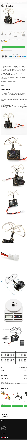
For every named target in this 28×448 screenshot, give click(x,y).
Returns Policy (2, 428)
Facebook (2, 434)
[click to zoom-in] (14, 17)
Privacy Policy (2, 422)
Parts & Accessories (6, 2)
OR (25, 46)
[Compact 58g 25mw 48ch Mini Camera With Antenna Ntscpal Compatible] (17, 395)
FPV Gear (11, 2)
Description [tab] (8, 61)
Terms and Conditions (3, 423)
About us (2, 421)
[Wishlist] (10, 391)
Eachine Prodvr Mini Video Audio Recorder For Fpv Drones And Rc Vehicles (5, 403)
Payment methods (3, 426)
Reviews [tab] (19, 61)
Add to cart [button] (5, 405)
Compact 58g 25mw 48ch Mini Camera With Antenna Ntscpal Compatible (17, 402)
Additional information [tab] (14, 61)
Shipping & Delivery (3, 427)
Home (1, 2)
